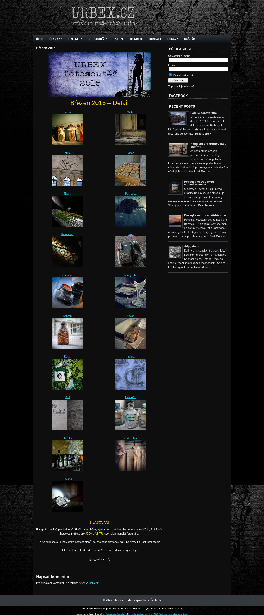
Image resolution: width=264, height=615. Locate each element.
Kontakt (155, 39)
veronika (67, 275)
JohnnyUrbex (131, 275)
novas (130, 315)
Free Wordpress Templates (114, 614)
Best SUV (126, 608)
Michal (131, 112)
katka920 (130, 397)
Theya (67, 193)
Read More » (203, 133)
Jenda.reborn (130, 438)
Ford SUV (161, 608)
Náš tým (189, 39)
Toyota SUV (149, 608)
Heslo (171, 65)
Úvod (39, 39)
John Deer (67, 438)
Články (56, 39)
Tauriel (67, 152)
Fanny (67, 112)
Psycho (67, 478)
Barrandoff (67, 234)
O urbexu (136, 39)
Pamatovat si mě (182, 75)
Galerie (75, 39)
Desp (67, 356)
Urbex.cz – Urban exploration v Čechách (137, 600)
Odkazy (172, 39)
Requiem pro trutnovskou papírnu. (208, 145)
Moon (130, 152)
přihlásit (94, 583)
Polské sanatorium (203, 112)
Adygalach (191, 246)
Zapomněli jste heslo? (181, 86)
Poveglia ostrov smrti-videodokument (199, 183)
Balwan (67, 315)
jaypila (130, 356)
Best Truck (177, 608)
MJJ (67, 397)
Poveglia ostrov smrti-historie (205, 215)
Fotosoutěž (97, 39)
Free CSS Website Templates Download (168, 614)
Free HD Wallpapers (137, 614)
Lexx (131, 234)
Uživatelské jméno (179, 55)
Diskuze (118, 39)
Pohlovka (130, 193)
